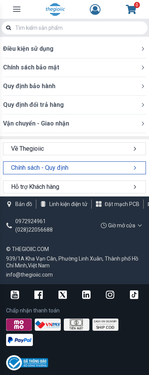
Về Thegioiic (27, 148)
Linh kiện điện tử (68, 204)
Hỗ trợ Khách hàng (35, 186)
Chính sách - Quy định (39, 167)
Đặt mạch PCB (122, 204)
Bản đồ (23, 204)
